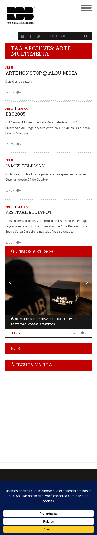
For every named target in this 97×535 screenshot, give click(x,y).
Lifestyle (17, 333)
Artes (9, 67)
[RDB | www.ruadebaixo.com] (37, 15)
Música (23, 109)
